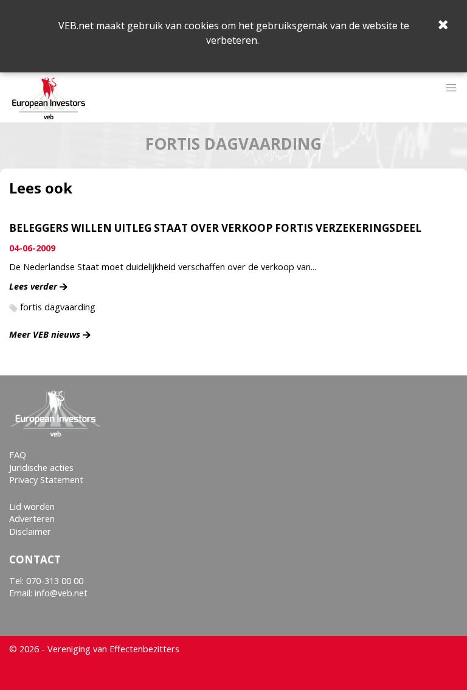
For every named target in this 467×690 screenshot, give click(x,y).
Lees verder (33, 286)
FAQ (17, 455)
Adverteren (32, 518)
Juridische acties (41, 467)
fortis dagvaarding (57, 307)
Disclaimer (30, 531)
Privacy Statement (46, 480)
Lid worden (32, 506)
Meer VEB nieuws (44, 334)
